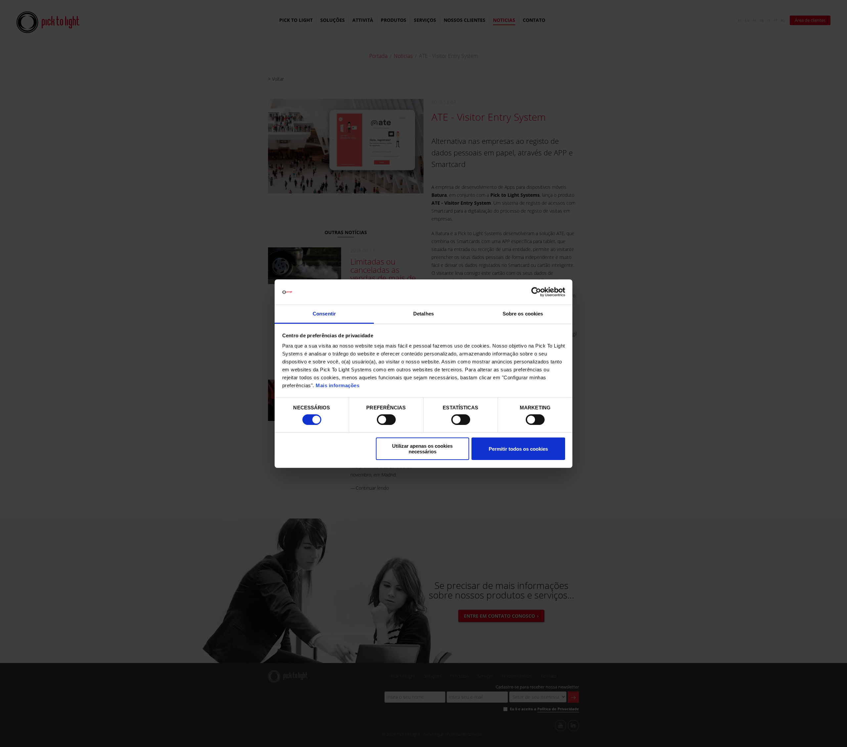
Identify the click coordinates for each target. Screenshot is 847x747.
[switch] (386, 419)
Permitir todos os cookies (518, 449)
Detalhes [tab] (423, 313)
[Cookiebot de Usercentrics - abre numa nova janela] (536, 292)
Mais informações (337, 385)
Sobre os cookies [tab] (523, 313)
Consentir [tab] (324, 313)
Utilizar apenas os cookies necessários (422, 448)
